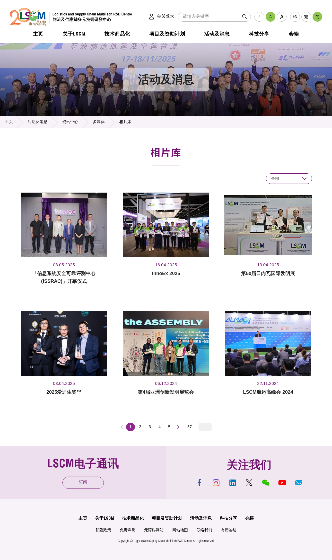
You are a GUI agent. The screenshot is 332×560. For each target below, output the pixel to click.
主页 (9, 122)
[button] (299, 483)
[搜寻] (244, 17)
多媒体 (99, 122)
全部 (275, 179)
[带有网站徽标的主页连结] (71, 17)
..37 (188, 427)
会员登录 (165, 16)
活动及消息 (37, 122)
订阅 (83, 482)
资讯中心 (70, 122)
